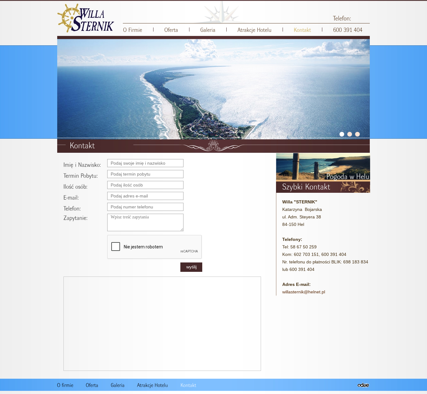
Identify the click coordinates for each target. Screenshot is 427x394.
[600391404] (348, 29)
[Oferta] (171, 29)
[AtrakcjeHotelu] (255, 29)
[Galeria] (207, 29)
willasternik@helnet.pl (303, 291)
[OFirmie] (132, 29)
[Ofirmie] (65, 385)
